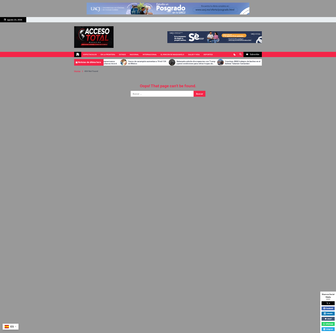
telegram (329, 329)
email (329, 319)
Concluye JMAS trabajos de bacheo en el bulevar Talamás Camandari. (230, 62)
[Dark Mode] (235, 54)
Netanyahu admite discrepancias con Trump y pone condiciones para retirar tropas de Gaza (183, 62)
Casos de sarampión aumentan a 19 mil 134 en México (135, 62)
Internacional (150, 54)
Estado (122, 54)
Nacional (134, 54)
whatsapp (329, 324)
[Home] (77, 54)
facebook (329, 308)
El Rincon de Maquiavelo (172, 54)
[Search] (240, 54)
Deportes (208, 54)
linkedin (329, 313)
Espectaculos (90, 54)
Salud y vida (194, 54)
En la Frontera (108, 54)
